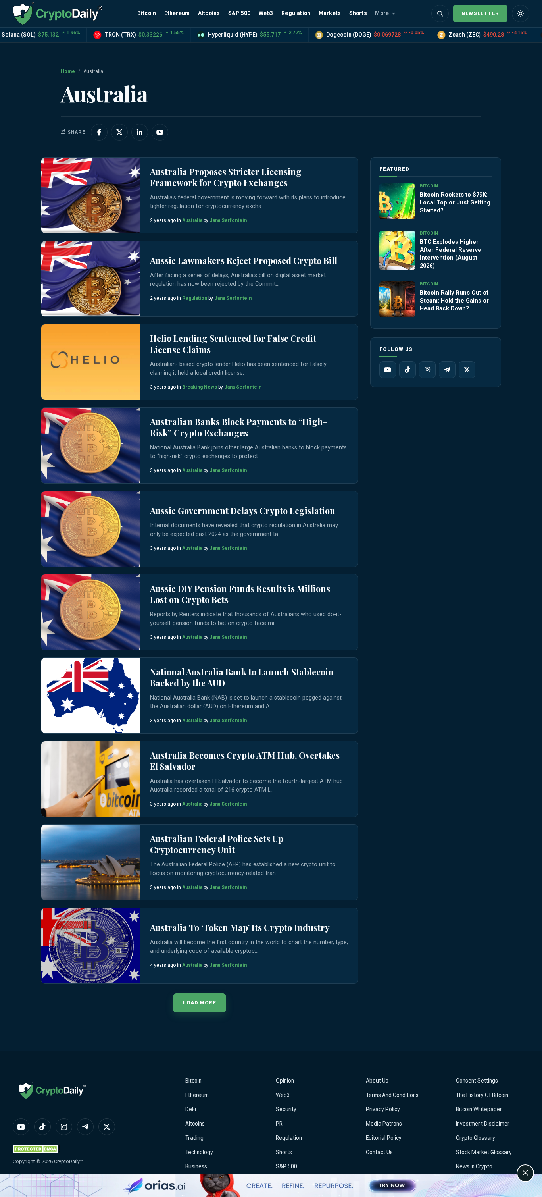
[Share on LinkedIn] (139, 132)
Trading (194, 1138)
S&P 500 (239, 13)
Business (196, 1166)
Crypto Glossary (475, 1138)
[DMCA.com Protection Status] (36, 1149)
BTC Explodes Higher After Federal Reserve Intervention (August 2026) (450, 253)
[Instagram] (427, 369)
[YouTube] (387, 369)
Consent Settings (477, 1080)
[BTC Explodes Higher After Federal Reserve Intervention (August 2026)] (397, 250)
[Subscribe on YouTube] (160, 132)
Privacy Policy (383, 1109)
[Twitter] (467, 369)
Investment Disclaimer (482, 1123)
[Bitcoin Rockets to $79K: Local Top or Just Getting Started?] (397, 201)
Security (286, 1109)
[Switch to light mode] (520, 13)
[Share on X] (119, 132)
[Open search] (440, 13)
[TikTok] (407, 369)
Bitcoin (146, 13)
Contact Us (379, 1152)
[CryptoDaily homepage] (57, 13)
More (382, 13)
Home (68, 71)
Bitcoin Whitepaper (479, 1109)
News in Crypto (474, 1166)
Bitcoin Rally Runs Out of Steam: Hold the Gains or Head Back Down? (454, 300)
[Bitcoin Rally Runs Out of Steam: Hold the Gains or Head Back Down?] (397, 299)
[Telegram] (447, 369)
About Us (377, 1080)
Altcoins (209, 13)
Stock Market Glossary (484, 1152)
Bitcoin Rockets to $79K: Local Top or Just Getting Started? (455, 202)
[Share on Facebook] (99, 132)
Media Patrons (384, 1123)
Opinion (285, 1080)
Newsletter (480, 13)
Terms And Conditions (392, 1095)
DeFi (190, 1109)
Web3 (266, 13)
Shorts (358, 13)
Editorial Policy (384, 1138)
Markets (330, 13)
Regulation (295, 13)
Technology (199, 1152)
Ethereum (177, 13)
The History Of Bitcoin (482, 1095)
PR (279, 1123)
